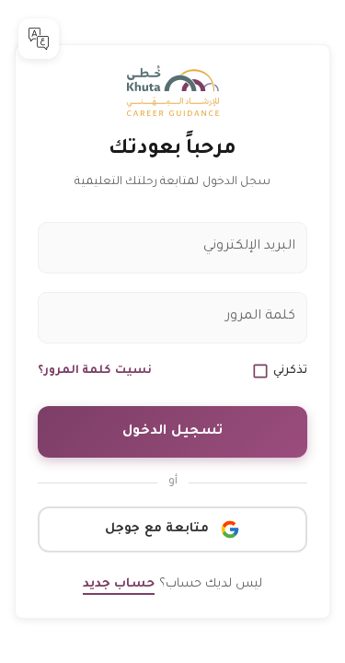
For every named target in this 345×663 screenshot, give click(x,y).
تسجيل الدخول (172, 432)
